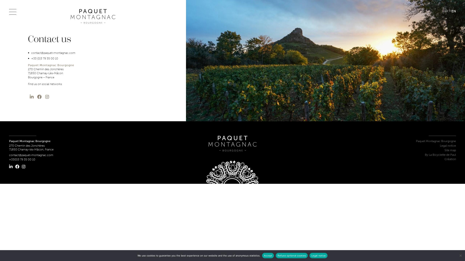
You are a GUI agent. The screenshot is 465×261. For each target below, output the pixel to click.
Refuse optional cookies (292, 255)
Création (450, 159)
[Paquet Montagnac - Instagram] (47, 97)
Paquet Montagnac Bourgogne (436, 141)
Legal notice (448, 145)
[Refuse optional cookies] (460, 255)
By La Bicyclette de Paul (440, 154)
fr (446, 11)
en (453, 11)
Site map (450, 150)
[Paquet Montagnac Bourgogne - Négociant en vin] (93, 16)
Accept (268, 255)
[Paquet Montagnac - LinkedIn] (32, 97)
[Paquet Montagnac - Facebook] (39, 97)
